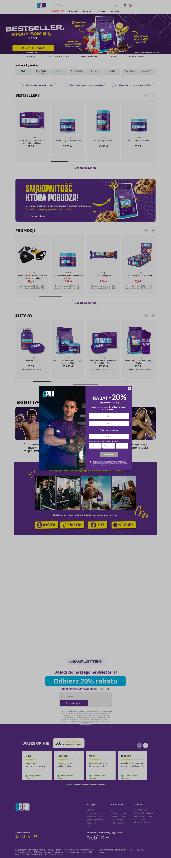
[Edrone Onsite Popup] (85, 429)
